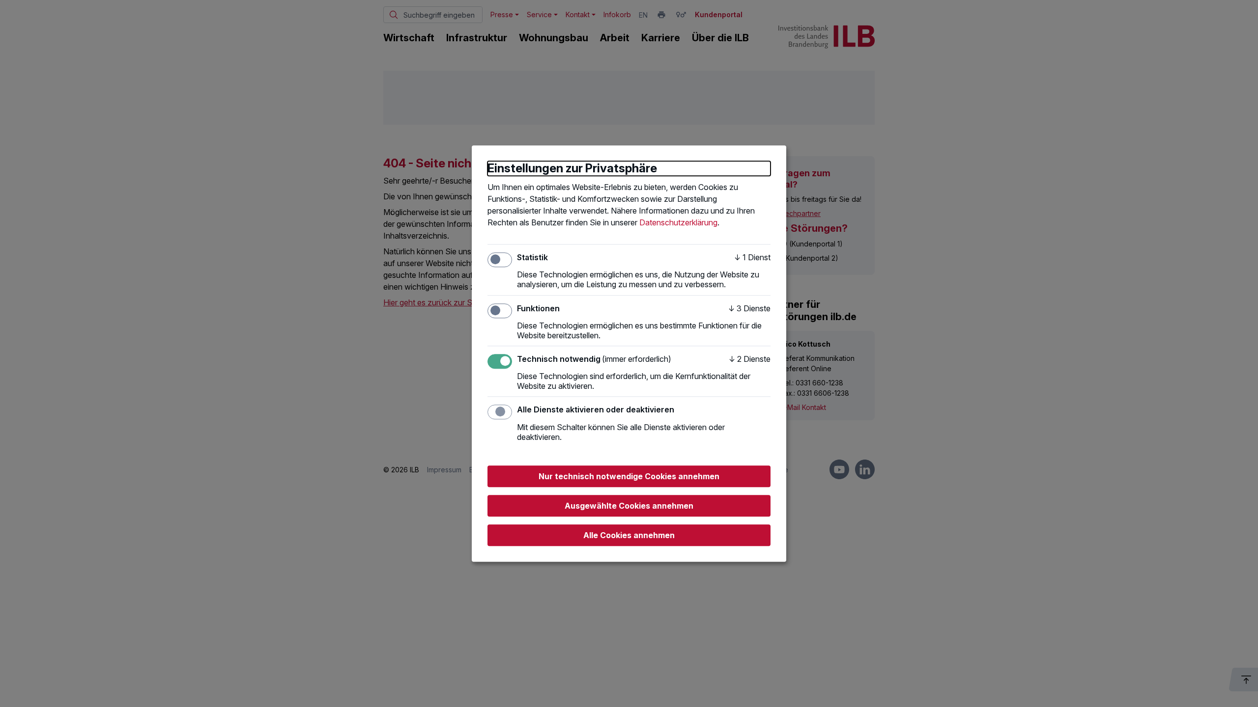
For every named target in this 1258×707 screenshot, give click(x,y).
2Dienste (750, 359)
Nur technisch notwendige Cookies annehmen (629, 476)
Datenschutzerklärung (678, 222)
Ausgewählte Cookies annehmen (629, 506)
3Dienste (749, 308)
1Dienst (752, 257)
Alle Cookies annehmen (629, 535)
